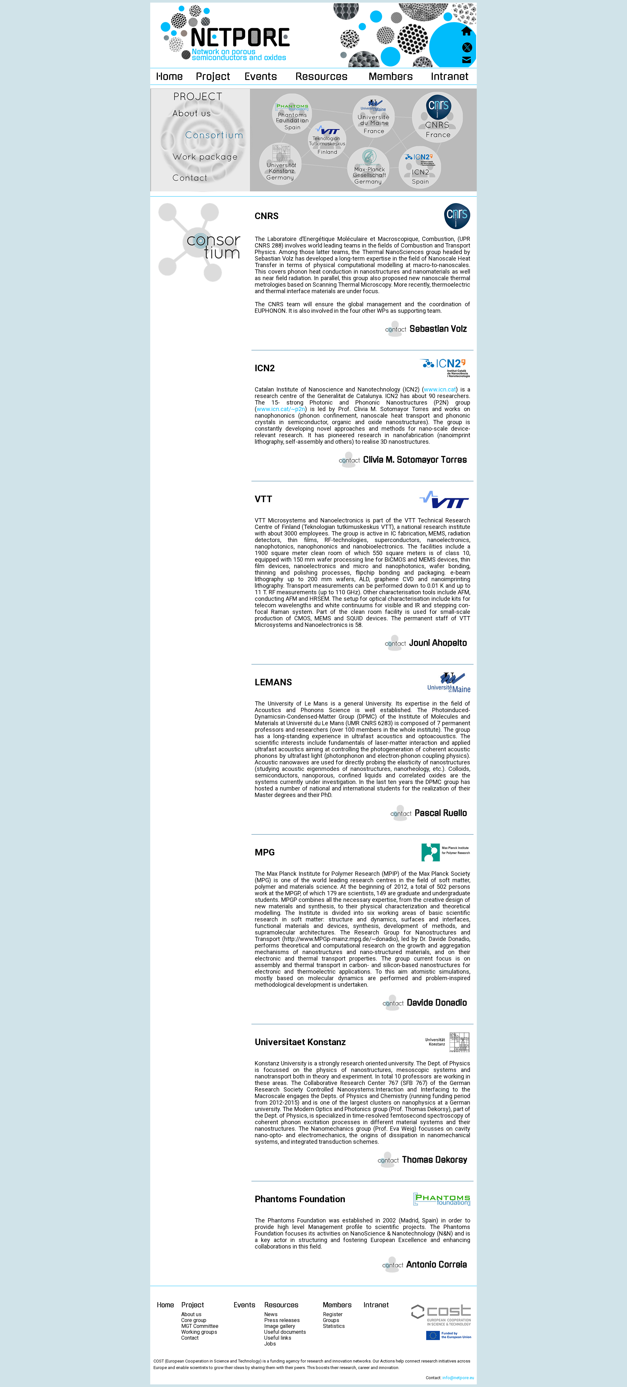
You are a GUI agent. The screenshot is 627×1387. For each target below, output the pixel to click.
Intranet (450, 76)
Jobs (270, 1344)
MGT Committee (199, 1326)
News (271, 1314)
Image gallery (279, 1326)
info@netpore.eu (458, 1377)
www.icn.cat (440, 389)
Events (261, 76)
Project (213, 76)
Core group (193, 1320)
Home (169, 76)
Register (333, 1314)
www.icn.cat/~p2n (281, 409)
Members (391, 76)
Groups (331, 1320)
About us (191, 1314)
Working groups (199, 1332)
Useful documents (285, 1332)
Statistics (334, 1326)
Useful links (277, 1338)
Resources (322, 76)
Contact (190, 1338)
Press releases (282, 1320)
